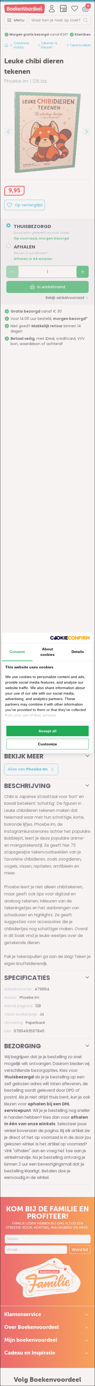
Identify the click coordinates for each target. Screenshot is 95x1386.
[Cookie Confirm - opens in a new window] (70, 638)
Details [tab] (78, 652)
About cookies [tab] (47, 652)
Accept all (47, 731)
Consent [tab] (17, 652)
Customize (47, 744)
